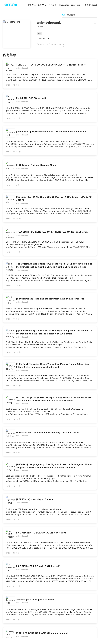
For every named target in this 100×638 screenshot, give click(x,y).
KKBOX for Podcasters (69, 5)
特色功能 (53, 5)
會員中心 (32, 5)
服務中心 (42, 5)
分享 (94, 22)
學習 (39, 33)
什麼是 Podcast (90, 5)
